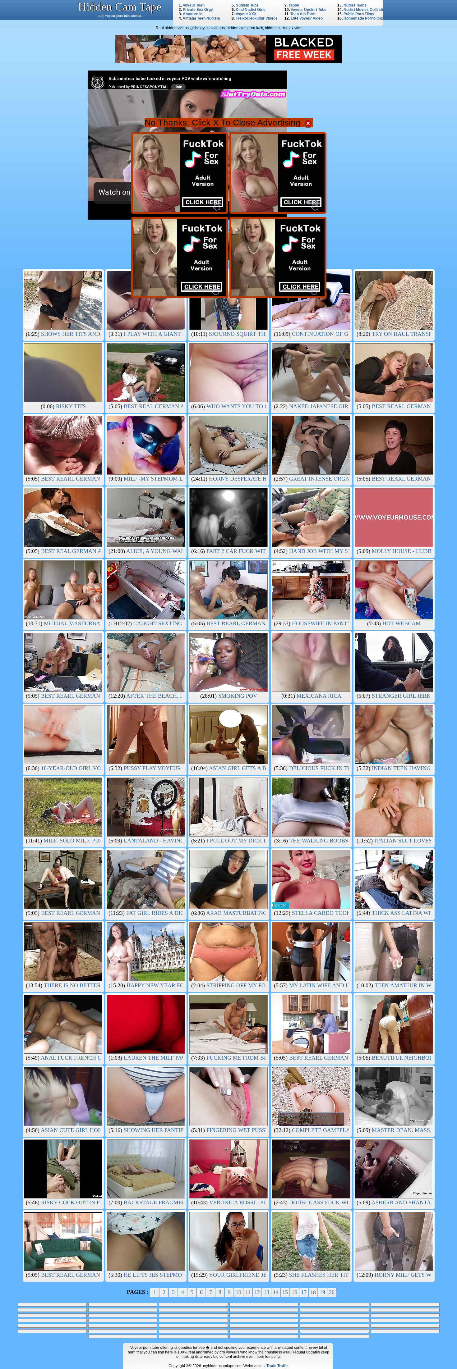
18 (313, 1292)
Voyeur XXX (246, 14)
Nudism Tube (247, 5)
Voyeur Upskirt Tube (308, 9)
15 (285, 1292)
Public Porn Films (359, 14)
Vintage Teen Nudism (201, 18)
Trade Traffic (277, 1366)
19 (322, 1292)
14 (276, 1292)
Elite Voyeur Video (307, 18)
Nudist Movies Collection (365, 9)
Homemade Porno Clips (364, 18)
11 (248, 1292)
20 (332, 1292)
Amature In (192, 14)
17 (304, 1292)
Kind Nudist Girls (250, 9)
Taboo (294, 5)
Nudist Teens (355, 5)
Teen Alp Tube (302, 14)
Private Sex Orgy (198, 9)
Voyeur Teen (194, 5)
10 (238, 1292)
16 (294, 1292)
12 (257, 1292)
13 (266, 1292)
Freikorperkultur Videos (257, 18)
